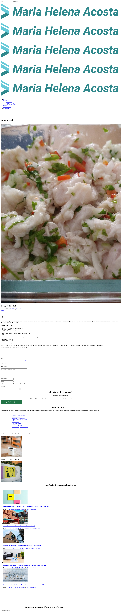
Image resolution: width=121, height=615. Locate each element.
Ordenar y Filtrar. (15, 422)
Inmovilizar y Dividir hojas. (18, 425)
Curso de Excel (11, 509)
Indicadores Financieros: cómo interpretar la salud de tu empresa (22, 545)
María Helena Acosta (21, 308)
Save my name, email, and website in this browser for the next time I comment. (19, 383)
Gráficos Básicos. (16, 424)
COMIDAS (12, 308)
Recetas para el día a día (20, 361)
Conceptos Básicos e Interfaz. (18, 415)
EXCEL (17, 509)
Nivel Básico (22, 509)
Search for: (3, 388)
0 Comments (28, 308)
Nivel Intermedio (15, 528)
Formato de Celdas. (16, 417)
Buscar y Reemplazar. (16, 423)
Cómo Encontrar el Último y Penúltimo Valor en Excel (19, 526)
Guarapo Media (7, 612)
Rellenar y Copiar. (16, 420)
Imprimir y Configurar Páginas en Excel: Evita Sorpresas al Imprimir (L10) (25, 565)
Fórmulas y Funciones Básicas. (18, 418)
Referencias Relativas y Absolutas (19, 419)
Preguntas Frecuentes (24, 528)
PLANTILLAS (15, 548)
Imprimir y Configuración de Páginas (20, 427)
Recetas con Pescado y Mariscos (8, 361)
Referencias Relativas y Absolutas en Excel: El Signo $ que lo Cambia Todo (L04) (26, 506)
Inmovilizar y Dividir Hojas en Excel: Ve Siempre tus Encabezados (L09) (24, 584)
